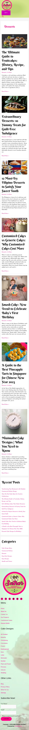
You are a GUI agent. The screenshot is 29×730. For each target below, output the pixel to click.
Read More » (5, 91)
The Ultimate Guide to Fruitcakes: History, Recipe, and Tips (13, 60)
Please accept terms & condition (11, 716)
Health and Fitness (7, 561)
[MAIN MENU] (6, 12)
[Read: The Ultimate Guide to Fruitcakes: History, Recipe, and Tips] (14, 41)
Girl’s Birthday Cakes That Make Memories (13, 504)
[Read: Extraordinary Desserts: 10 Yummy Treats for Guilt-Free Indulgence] (14, 104)
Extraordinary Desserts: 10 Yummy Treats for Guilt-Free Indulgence (14, 125)
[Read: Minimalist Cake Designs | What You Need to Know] (14, 421)
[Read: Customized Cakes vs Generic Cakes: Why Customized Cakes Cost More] (14, 225)
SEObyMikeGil (18, 726)
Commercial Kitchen (7, 550)
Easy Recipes (5, 558)
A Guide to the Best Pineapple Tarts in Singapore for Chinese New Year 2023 (14, 373)
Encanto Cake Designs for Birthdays (11, 531)
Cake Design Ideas (7, 548)
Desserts (4, 72)
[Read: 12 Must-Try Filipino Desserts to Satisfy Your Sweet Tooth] (14, 167)
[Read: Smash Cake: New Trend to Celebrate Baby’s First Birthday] (14, 288)
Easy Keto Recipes (7, 556)
